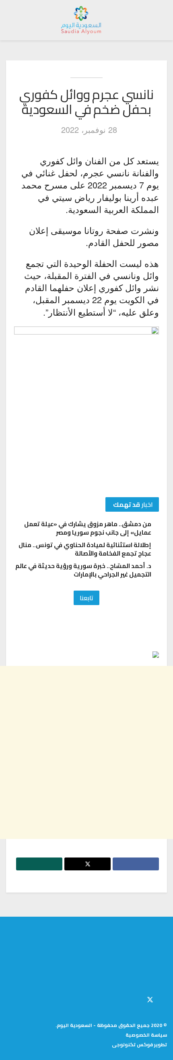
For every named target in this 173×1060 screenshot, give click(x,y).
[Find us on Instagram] (136, 998)
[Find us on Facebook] (164, 998)
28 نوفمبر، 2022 (89, 129)
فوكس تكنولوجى (132, 1044)
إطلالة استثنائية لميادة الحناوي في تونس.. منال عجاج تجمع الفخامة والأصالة (85, 549)
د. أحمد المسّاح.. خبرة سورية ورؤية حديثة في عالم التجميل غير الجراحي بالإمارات (83, 570)
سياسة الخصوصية (146, 1034)
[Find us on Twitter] (150, 998)
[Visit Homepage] (81, 20)
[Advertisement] (86, 752)
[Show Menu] (159, 20)
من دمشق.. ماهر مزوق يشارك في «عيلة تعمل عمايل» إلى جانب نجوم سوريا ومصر (87, 528)
